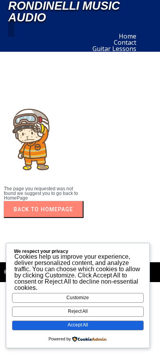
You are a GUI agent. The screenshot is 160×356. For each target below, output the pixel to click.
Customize (77, 297)
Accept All (78, 325)
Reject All (78, 311)
